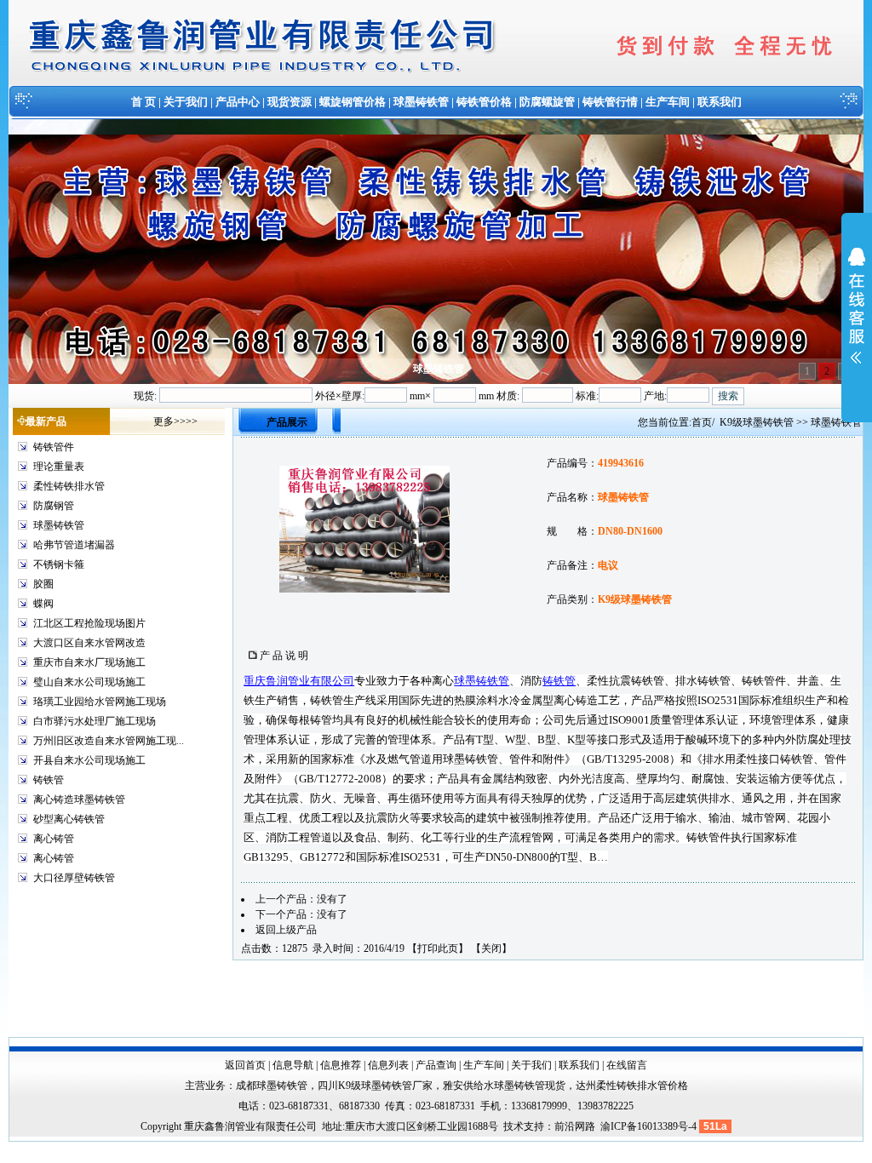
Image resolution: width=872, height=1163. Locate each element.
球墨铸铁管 (421, 101)
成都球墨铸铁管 (271, 1085)
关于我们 (186, 101)
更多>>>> (175, 421)
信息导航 (292, 1065)
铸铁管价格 (484, 101)
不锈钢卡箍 (58, 564)
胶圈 (43, 584)
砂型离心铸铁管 (69, 819)
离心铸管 (53, 839)
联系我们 (719, 101)
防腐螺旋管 (547, 101)
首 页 (143, 101)
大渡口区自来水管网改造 (89, 643)
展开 (856, 317)
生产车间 (667, 101)
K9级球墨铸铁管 (757, 422)
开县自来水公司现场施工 (89, 760)
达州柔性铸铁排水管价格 (632, 1085)
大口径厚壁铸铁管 (74, 878)
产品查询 (436, 1065)
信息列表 (388, 1065)
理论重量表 (58, 467)
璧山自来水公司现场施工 (89, 682)
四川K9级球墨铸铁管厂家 (375, 1085)
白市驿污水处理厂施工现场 (94, 721)
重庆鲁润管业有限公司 (299, 680)
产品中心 (237, 101)
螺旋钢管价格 (352, 101)
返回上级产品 (286, 930)
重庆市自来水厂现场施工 (89, 662)
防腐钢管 (53, 506)
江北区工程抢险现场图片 (89, 623)
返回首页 (245, 1065)
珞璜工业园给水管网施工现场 (99, 702)
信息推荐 (340, 1065)
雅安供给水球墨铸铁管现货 (504, 1085)
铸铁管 (48, 780)
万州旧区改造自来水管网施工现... (108, 741)
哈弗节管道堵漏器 (74, 545)
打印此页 (437, 948)
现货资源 (289, 101)
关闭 (491, 948)
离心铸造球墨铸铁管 (79, 799)
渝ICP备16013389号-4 (649, 1126)
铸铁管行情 (610, 101)
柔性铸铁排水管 (69, 486)
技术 (513, 1126)
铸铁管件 (53, 447)
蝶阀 (43, 604)
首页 (701, 422)
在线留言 (626, 1065)
